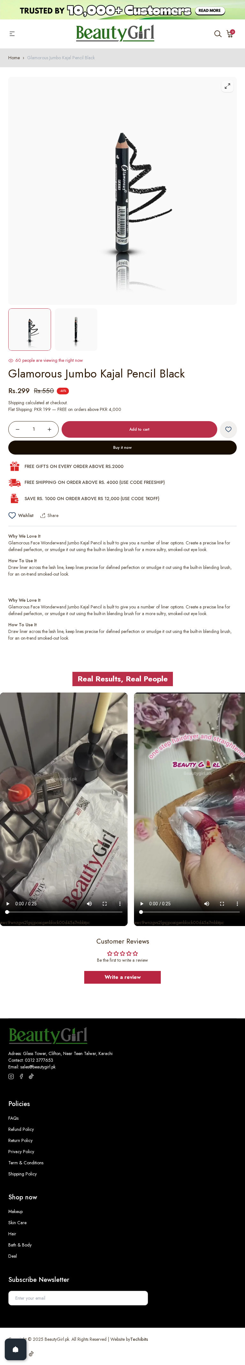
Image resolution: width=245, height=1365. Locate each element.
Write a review (123, 977)
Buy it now (122, 447)
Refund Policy (21, 1129)
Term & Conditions (25, 1163)
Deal (12, 1256)
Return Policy (20, 1140)
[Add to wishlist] (228, 429)
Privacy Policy (21, 1151)
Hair (12, 1234)
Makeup (15, 1211)
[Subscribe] (140, 1298)
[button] (230, 34)
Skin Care (17, 1222)
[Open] (15, 1349)
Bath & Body (20, 1245)
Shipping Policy (22, 1174)
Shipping (16, 402)
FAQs (13, 1118)
